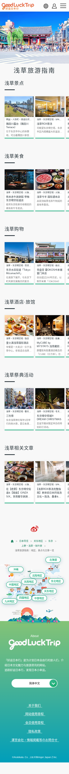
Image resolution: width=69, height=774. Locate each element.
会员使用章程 (34, 722)
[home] (18, 6)
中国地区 (14, 584)
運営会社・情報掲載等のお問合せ (35, 740)
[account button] (54, 6)
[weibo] (34, 529)
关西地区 (29, 581)
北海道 (53, 559)
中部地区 (39, 598)
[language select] (46, 6)
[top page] (12, 541)
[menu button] (63, 6)
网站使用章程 (34, 714)
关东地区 (38, 541)
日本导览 (23, 541)
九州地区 (10, 601)
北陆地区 (37, 575)
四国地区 (24, 597)
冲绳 (15, 569)
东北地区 (56, 581)
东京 (50, 541)
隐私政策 (34, 731)
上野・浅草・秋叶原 (31, 546)
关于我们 (34, 705)
